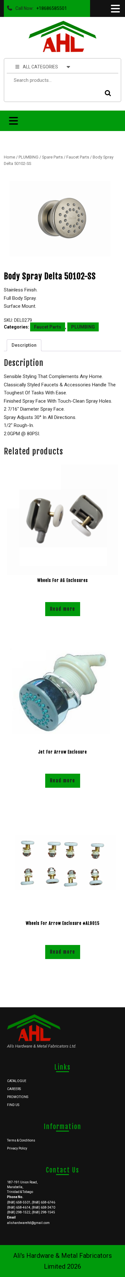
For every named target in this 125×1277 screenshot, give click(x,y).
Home (9, 157)
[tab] (114, 8)
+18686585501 (50, 7)
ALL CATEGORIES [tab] (40, 66)
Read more (62, 609)
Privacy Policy (17, 1148)
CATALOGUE (16, 1081)
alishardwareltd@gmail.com (28, 1223)
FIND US (13, 1105)
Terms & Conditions (21, 1140)
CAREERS (14, 1089)
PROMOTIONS (17, 1097)
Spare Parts (52, 157)
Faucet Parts (77, 157)
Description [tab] (24, 345)
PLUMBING (28, 157)
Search (106, 93)
